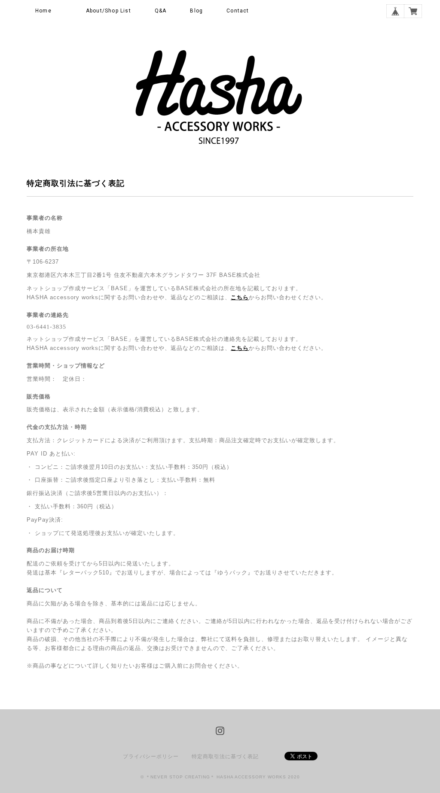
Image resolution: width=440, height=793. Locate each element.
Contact (237, 11)
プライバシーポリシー (151, 757)
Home (43, 11)
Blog (196, 11)
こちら (240, 297)
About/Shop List (108, 11)
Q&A (161, 11)
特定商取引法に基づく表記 (225, 757)
